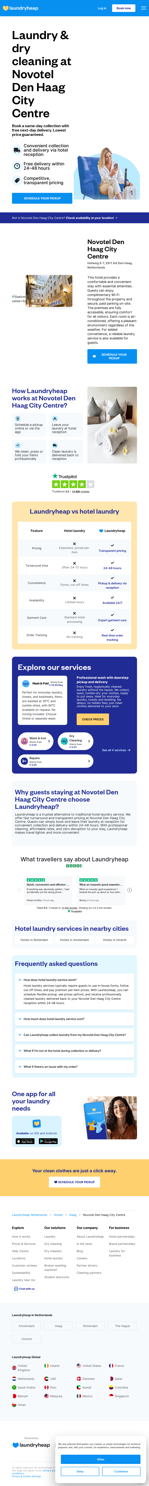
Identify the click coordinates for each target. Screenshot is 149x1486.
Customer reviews (24, 1265)
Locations (18, 1258)
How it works (21, 1236)
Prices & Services (24, 1244)
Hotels (58, 1215)
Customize (121, 1471)
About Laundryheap (90, 1236)
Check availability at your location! (90, 218)
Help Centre (20, 1251)
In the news (84, 1244)
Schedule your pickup (42, 198)
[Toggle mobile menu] (143, 8)
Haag (72, 1215)
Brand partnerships (122, 1244)
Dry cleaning (53, 1244)
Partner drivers (87, 1265)
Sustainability (21, 1273)
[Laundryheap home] (20, 8)
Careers (82, 1258)
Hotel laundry (53, 1258)
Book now (124, 8)
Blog (80, 1251)
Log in (102, 8)
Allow (100, 1459)
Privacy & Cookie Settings (26, 1476)
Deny (80, 1471)
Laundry (49, 1236)
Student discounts (56, 1277)
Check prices (93, 719)
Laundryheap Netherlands (29, 1215)
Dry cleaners (53, 1251)
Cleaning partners (89, 1273)
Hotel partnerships (122, 1236)
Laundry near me (23, 1280)
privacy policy (51, 1470)
